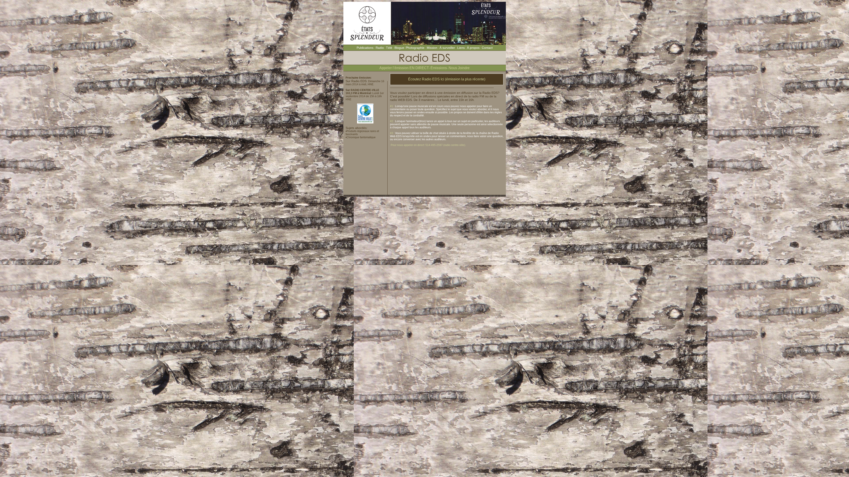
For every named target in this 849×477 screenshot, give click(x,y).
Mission (432, 47)
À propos (473, 47)
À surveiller (447, 47)
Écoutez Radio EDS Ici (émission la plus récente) (446, 79)
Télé (389, 47)
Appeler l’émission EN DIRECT (404, 68)
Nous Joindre (459, 68)
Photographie (415, 47)
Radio (380, 47)
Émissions (438, 68)
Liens (461, 47)
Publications (365, 47)
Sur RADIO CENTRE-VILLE (362, 90)
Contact (487, 47)
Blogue (399, 47)
